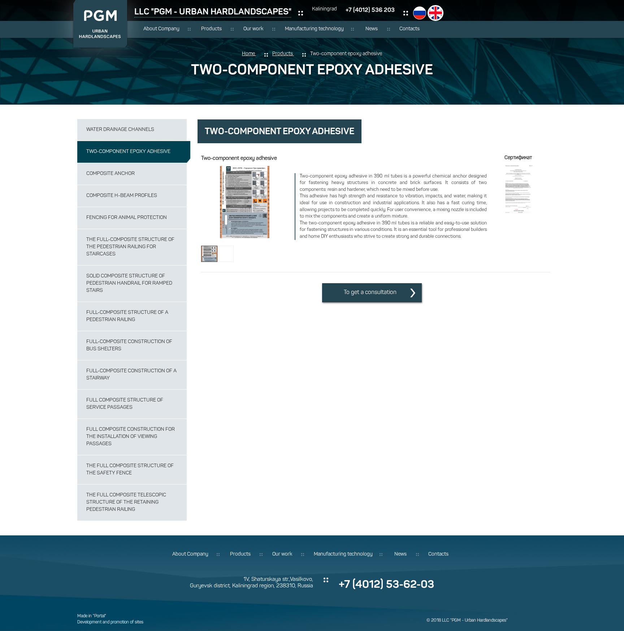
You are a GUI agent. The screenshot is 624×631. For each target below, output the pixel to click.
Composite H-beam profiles (121, 195)
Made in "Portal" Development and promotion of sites (110, 619)
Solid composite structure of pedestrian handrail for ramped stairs (129, 283)
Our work (253, 29)
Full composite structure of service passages (124, 404)
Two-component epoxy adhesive (128, 151)
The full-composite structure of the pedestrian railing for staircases (130, 247)
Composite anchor (110, 173)
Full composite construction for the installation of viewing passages (130, 437)
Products (211, 29)
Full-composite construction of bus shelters (129, 345)
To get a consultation (370, 292)
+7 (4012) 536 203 (370, 9)
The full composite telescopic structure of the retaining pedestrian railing (126, 502)
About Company (161, 29)
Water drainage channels (120, 129)
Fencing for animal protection (126, 217)
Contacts (409, 29)
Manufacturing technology (314, 29)
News (371, 29)
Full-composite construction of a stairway (131, 374)
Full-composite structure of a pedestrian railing (127, 316)
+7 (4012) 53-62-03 (386, 584)
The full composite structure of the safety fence (130, 469)
